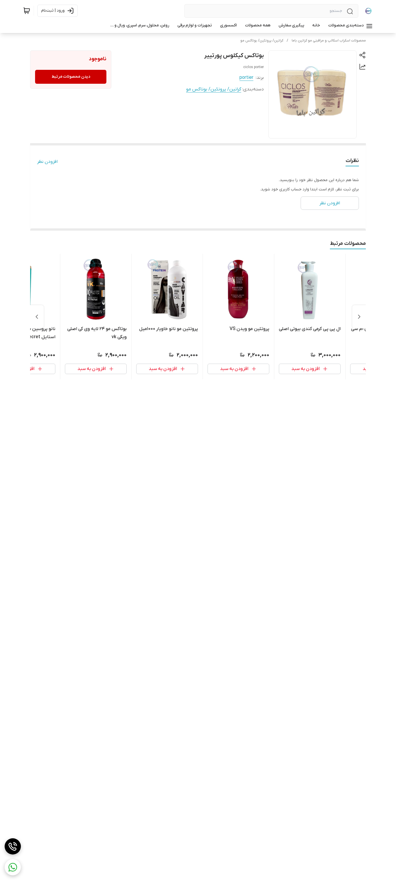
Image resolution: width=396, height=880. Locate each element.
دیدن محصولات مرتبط (71, 76)
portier (246, 78)
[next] (37, 316)
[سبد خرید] (26, 10)
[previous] (359, 316)
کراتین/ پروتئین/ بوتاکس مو (261, 40)
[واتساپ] (13, 867)
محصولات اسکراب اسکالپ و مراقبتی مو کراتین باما (329, 40)
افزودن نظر (47, 162)
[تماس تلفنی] (13, 846)
